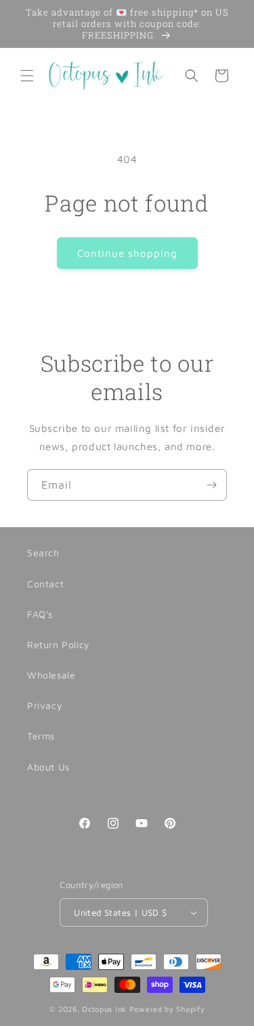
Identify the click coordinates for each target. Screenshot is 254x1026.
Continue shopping (127, 253)
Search (43, 552)
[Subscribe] (211, 485)
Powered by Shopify (167, 1008)
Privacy (44, 705)
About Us (48, 767)
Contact (45, 583)
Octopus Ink (104, 1008)
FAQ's (40, 614)
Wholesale (51, 675)
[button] (27, 76)
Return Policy (58, 644)
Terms (41, 735)
